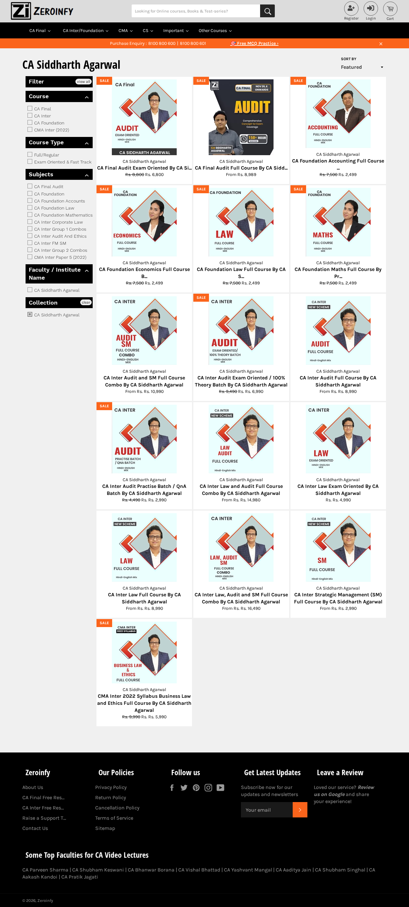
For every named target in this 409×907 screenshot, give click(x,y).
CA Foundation (48, 122)
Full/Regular (46, 154)
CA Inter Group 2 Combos (60, 250)
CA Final (42, 108)
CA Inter (42, 115)
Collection (43, 302)
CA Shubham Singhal (340, 870)
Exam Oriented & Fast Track (62, 161)
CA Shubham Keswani (98, 870)
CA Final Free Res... (43, 797)
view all (83, 81)
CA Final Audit (48, 186)
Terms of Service (114, 818)
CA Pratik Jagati (79, 877)
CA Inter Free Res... (43, 808)
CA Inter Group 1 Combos (59, 229)
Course (39, 96)
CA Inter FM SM (49, 243)
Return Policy (110, 797)
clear (86, 302)
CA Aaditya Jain (293, 870)
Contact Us (35, 828)
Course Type (46, 142)
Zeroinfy (45, 900)
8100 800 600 (161, 43)
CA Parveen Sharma (45, 870)
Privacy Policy (111, 787)
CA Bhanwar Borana (151, 870)
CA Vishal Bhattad (199, 870)
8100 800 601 (193, 43)
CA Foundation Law (53, 208)
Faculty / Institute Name (55, 273)
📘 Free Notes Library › (254, 43)
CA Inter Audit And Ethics (60, 236)
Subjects (41, 174)
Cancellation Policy (117, 808)
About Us (32, 787)
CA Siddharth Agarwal (56, 290)
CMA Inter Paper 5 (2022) (59, 257)
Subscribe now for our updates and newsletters (269, 790)
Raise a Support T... (44, 818)
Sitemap (105, 828)
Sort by (348, 59)
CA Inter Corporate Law (58, 222)
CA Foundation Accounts (59, 200)
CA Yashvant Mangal (248, 870)
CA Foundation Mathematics (63, 215)
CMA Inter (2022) (51, 129)
